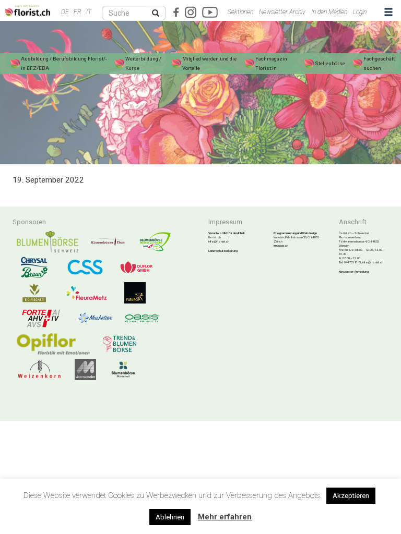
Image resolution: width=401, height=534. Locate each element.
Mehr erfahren (225, 516)
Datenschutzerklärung (223, 250)
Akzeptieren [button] (351, 496)
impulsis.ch (281, 245)
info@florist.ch (218, 241)
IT (88, 12)
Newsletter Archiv (282, 12)
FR (77, 12)
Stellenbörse (330, 63)
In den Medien (329, 12)
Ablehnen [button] (170, 517)
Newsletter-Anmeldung (354, 271)
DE (65, 12)
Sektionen (240, 12)
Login (360, 12)
